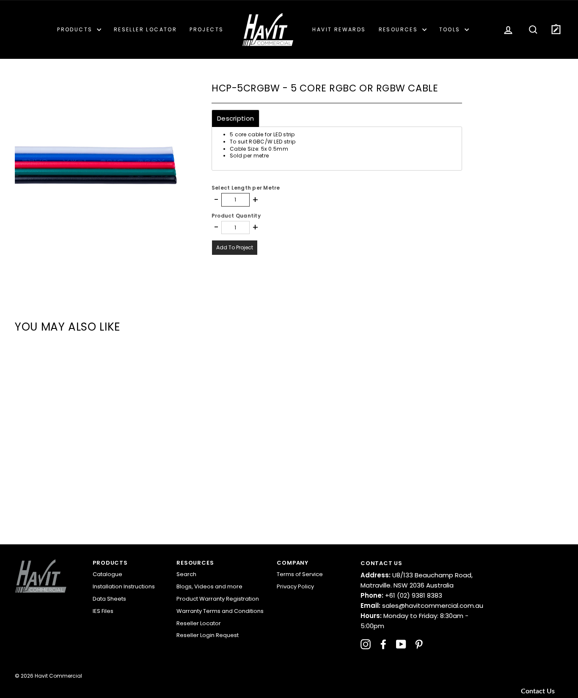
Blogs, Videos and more (209, 586)
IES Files (103, 611)
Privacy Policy (295, 586)
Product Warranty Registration (217, 599)
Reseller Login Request (207, 635)
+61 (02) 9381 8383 (401, 595)
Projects (206, 29)
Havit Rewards (339, 29)
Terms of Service (300, 574)
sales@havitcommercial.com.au (422, 605)
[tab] (235, 118)
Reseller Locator (145, 29)
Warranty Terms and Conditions (220, 611)
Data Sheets (109, 599)
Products (76, 29)
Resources (399, 29)
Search (186, 574)
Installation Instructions (124, 586)
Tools (450, 29)
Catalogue (107, 574)
